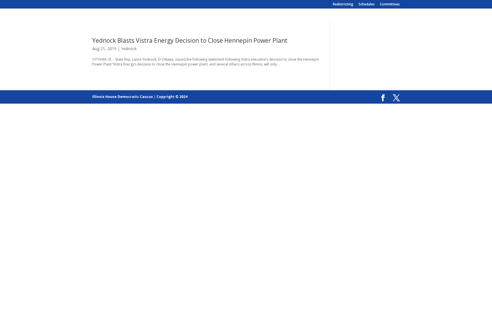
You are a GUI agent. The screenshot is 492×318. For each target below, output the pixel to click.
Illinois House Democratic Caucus (122, 96)
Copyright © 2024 (172, 96)
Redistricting (343, 5)
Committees (390, 5)
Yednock (129, 48)
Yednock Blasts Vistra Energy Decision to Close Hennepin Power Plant (190, 40)
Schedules (366, 5)
